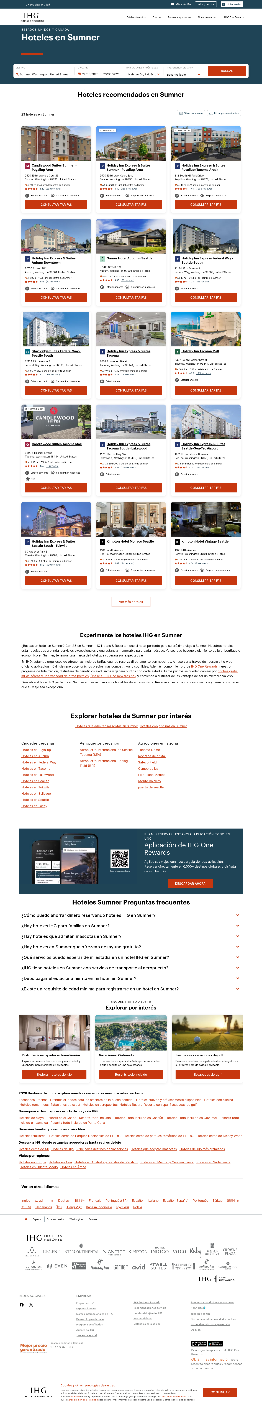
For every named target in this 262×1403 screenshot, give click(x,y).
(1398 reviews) (204, 188)
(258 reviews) (203, 281)
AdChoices (197, 1307)
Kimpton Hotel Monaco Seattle (130, 541)
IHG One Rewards (204, 666)
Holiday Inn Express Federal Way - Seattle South (207, 260)
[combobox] (45, 74)
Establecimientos (136, 17)
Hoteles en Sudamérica (213, 1162)
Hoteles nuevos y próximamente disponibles (168, 1100)
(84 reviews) (127, 563)
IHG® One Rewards (234, 17)
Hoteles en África (73, 1167)
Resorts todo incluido (95, 1118)
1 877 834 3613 (61, 1347)
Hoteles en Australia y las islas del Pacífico (106, 1162)
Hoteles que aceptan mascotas (154, 1149)
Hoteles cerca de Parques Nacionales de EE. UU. (85, 1136)
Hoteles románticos (34, 1104)
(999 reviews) (53, 564)
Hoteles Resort (130, 1104)
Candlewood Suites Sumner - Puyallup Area (54, 167)
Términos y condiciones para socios (212, 1302)
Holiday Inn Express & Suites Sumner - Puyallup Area (128, 167)
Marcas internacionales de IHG (94, 1313)
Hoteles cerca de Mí (34, 1149)
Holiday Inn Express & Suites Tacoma (128, 353)
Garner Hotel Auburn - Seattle (130, 258)
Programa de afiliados (89, 1324)
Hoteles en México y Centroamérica (167, 1162)
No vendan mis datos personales (210, 1324)
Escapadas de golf (183, 1104)
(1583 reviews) (129, 188)
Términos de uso (200, 1313)
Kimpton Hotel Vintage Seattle (205, 541)
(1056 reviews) (203, 373)
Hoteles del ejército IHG (147, 1313)
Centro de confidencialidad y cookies (213, 1319)
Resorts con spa (156, 1104)
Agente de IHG (85, 1330)
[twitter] (31, 1304)
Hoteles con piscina (218, 1100)
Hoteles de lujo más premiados (202, 1149)
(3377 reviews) (203, 467)
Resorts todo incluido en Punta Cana (77, 1123)
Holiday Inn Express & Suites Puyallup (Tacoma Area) (203, 167)
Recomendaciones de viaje (149, 1307)
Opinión (196, 1329)
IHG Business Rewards (146, 1302)
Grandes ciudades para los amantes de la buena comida (91, 1100)
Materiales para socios (146, 1323)
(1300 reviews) (129, 374)
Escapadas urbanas (33, 1100)
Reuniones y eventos (179, 17)
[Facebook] (22, 1304)
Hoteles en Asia (60, 1162)
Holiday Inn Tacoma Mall (200, 351)
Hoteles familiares (32, 1136)
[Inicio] (25, 1219)
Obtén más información (210, 1359)
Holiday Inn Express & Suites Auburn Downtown (54, 260)
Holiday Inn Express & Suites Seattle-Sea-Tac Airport (203, 446)
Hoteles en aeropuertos (100, 1104)
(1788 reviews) (129, 467)
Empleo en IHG (85, 1303)
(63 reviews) (127, 280)
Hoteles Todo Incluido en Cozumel (191, 1118)
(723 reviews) (53, 281)
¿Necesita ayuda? (38, 4)
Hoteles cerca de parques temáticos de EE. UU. (159, 1136)
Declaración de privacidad (83, 1399)
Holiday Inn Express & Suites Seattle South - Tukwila (54, 543)
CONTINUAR (220, 1392)
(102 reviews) (52, 374)
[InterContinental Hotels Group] (31, 17)
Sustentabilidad (142, 1318)
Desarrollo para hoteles (90, 1319)
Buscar (227, 70)
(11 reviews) (52, 466)
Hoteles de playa (31, 1118)
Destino (20, 68)
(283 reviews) (53, 188)
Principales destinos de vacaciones (102, 1149)
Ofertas (157, 17)
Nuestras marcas (207, 17)
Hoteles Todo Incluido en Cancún (138, 1118)
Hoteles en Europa (32, 1162)
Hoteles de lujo (62, 1149)
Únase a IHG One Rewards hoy (113, 676)
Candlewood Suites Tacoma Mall (57, 444)
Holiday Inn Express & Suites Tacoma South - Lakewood (128, 446)
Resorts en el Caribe (61, 1118)
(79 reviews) (202, 563)
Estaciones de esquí (65, 1104)
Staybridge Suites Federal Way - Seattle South (56, 353)
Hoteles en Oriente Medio (39, 1167)
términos (75, 1396)
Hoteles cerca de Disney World (219, 1136)
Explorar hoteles (86, 1308)
